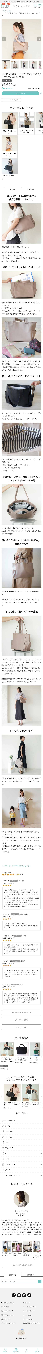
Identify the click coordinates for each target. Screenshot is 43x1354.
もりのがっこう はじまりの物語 (21, 1265)
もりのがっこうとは (6, 1302)
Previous (4, 39)
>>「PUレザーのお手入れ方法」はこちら (16, 866)
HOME (4, 11)
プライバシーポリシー (7, 1323)
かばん (9, 11)
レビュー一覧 (26, 1319)
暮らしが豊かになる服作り (27, 1227)
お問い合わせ (5, 1319)
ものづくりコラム (28, 1311)
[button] (1, 1057)
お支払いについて (6, 1311)
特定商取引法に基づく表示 (30, 1323)
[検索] (39, 1281)
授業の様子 (17, 1234)
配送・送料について (6, 1315)
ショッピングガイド (28, 1307)
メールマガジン (27, 1315)
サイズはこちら (21, 1027)
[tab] (13, 189)
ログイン (25, 1302)
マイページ (4, 1307)
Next (39, 39)
